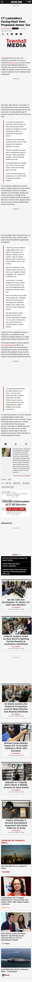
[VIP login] (29, 1)
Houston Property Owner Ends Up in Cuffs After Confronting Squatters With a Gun (14, 572)
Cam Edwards (7, 28)
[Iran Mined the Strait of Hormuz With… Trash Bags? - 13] (16, 958)
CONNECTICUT (16, 483)
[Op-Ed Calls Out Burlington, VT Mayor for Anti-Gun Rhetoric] (17, 589)
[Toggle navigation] (2, 1)
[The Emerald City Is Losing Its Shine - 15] (16, 854)
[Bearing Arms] (16, 1)
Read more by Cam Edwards (22, 475)
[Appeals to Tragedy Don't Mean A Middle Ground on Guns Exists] (17, 772)
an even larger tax (8, 345)
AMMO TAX (8, 483)
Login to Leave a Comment (16, 509)
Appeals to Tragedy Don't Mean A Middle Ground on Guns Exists (16, 785)
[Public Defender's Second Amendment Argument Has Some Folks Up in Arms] (17, 810)
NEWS (9, 479)
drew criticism (14, 63)
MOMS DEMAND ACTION (7, 487)
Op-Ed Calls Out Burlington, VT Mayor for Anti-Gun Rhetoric (16, 602)
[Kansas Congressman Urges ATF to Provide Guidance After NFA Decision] (17, 732)
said (13, 400)
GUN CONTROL (26, 483)
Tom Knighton (16, 607)
